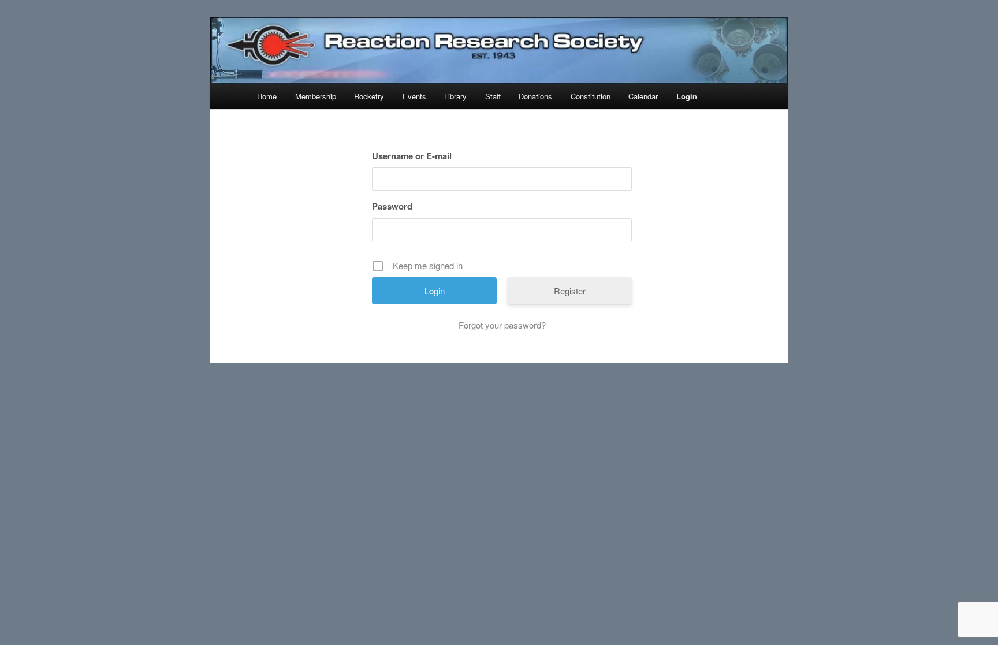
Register (570, 291)
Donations (535, 96)
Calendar (643, 96)
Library (455, 96)
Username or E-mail (412, 156)
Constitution (590, 96)
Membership (315, 96)
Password (392, 206)
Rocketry (369, 96)
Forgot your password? (502, 325)
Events (414, 96)
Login (686, 96)
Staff (493, 96)
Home (267, 96)
